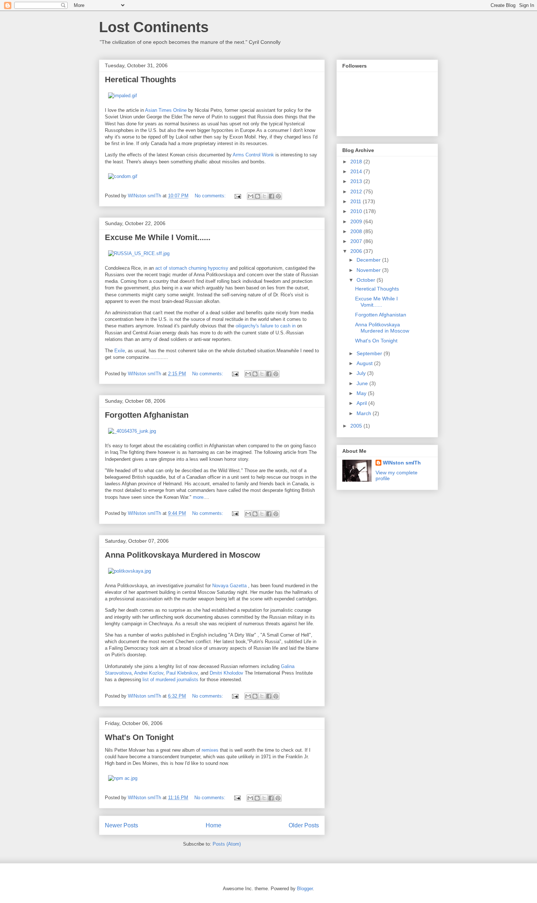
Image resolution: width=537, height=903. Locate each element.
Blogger (305, 888)
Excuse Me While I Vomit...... (157, 237)
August (365, 363)
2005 (356, 426)
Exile (119, 350)
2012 (356, 191)
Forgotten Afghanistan (146, 415)
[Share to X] (264, 196)
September (370, 353)
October (367, 280)
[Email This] (250, 196)
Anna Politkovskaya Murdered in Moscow (182, 554)
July (362, 373)
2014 (356, 171)
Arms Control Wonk (253, 155)
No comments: (211, 195)
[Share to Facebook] (271, 196)
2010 (356, 211)
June (363, 383)
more (198, 497)
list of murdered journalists (170, 679)
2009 (356, 221)
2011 (356, 201)
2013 (356, 181)
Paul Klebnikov (182, 673)
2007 (356, 241)
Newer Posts (121, 825)
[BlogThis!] (257, 196)
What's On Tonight (139, 737)
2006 (356, 251)
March (365, 413)
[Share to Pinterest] (278, 196)
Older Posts (304, 825)
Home (213, 825)
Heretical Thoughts (140, 79)
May (362, 393)
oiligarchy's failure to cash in (266, 326)
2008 (356, 231)
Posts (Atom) (227, 844)
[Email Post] (237, 195)
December (369, 260)
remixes (210, 750)
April (362, 403)
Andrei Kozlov (148, 673)
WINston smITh (402, 463)
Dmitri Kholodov (226, 673)
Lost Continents (154, 27)
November (369, 270)
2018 (356, 161)
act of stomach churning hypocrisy (191, 268)
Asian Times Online (166, 110)
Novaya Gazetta (229, 585)
